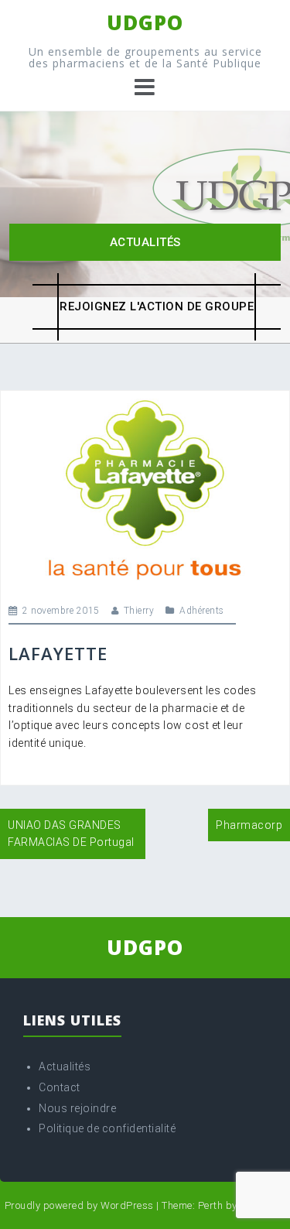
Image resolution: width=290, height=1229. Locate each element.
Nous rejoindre (77, 1108)
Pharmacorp (249, 825)
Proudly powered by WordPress (79, 1205)
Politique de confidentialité (107, 1128)
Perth (210, 1205)
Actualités (145, 242)
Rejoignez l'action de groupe (157, 306)
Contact (59, 1087)
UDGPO (145, 22)
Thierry (139, 610)
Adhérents (201, 610)
